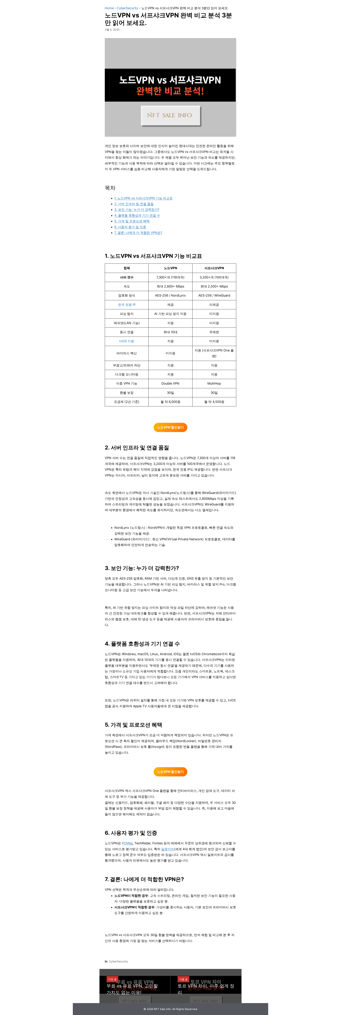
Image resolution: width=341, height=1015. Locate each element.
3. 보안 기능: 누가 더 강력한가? (136, 209)
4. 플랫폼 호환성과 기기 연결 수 (137, 215)
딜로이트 (167, 849)
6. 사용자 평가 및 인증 (130, 227)
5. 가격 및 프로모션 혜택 (132, 221)
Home (109, 8)
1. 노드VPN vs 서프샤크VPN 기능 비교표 (143, 198)
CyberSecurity (127, 8)
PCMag (127, 843)
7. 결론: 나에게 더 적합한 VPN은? (138, 233)
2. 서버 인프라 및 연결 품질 (134, 204)
